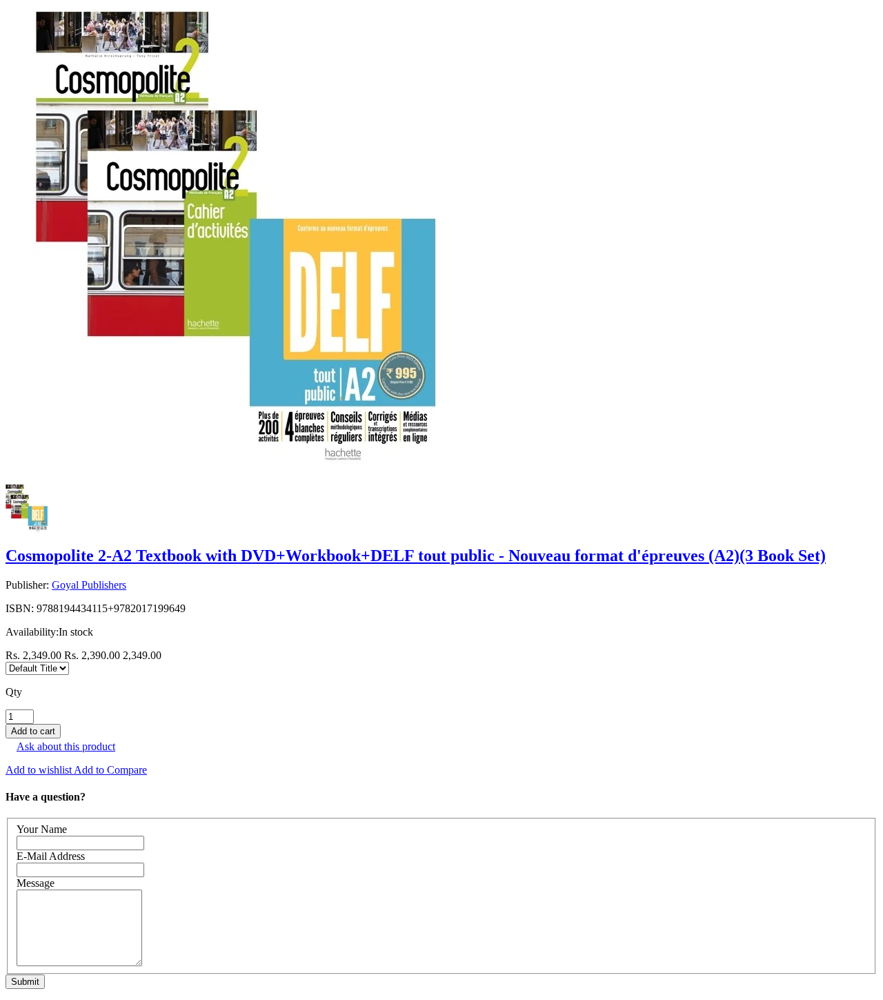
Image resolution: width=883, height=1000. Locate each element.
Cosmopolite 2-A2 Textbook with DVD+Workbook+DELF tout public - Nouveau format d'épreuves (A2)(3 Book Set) (416, 556)
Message (35, 883)
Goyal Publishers (89, 585)
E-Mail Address (51, 856)
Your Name (42, 829)
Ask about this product (66, 746)
